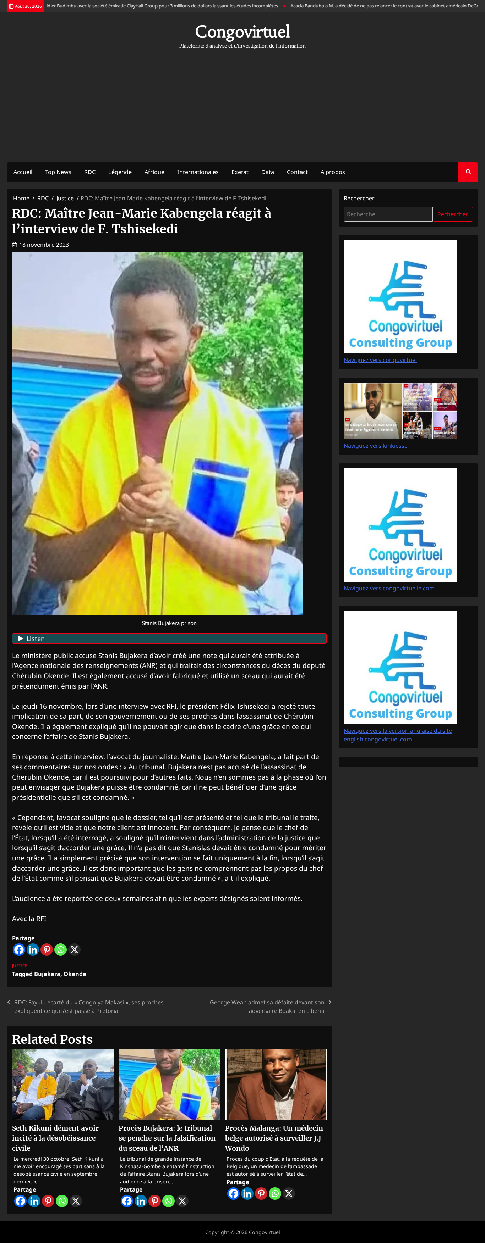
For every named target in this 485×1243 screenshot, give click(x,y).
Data (267, 172)
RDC (90, 172)
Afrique (154, 172)
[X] (74, 949)
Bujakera (47, 974)
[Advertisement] (242, 102)
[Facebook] (19, 949)
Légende (120, 172)
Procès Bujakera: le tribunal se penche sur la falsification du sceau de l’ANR (167, 1138)
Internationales (198, 172)
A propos (333, 172)
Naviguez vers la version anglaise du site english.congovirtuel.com (398, 735)
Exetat (240, 172)
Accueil (22, 172)
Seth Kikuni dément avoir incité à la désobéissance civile (55, 1138)
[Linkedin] (33, 949)
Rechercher (359, 198)
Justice (19, 965)
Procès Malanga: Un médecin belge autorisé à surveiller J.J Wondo (274, 1138)
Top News (58, 172)
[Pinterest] (46, 949)
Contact (297, 172)
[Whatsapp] (60, 949)
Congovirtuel (242, 31)
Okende (75, 974)
